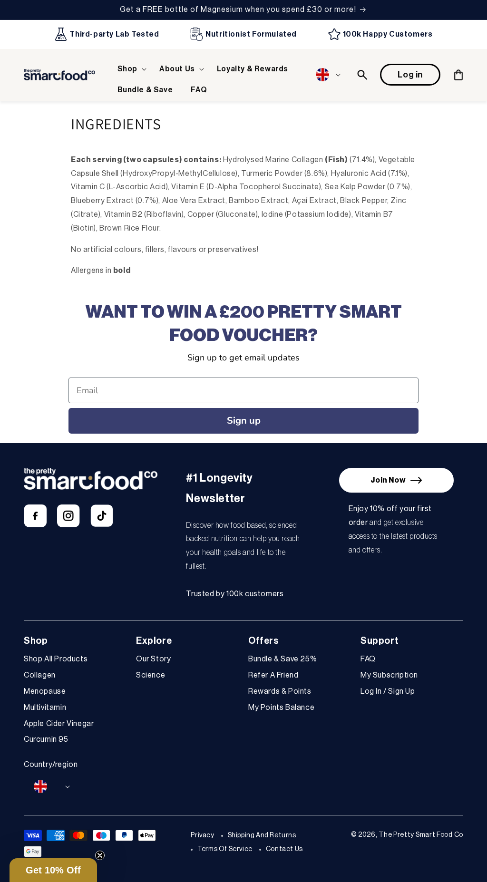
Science (150, 675)
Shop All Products (56, 659)
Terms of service (225, 849)
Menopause (45, 691)
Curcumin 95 (46, 739)
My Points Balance (281, 707)
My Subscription (389, 675)
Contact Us (284, 849)
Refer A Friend (273, 675)
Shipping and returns (262, 835)
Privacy (202, 835)
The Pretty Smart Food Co (421, 835)
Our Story (153, 659)
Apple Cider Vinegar (59, 723)
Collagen (40, 675)
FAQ (368, 659)
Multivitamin (45, 707)
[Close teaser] (100, 855)
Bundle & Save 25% (282, 659)
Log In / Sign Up (387, 691)
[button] (129, 69)
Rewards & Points (280, 691)
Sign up (244, 420)
